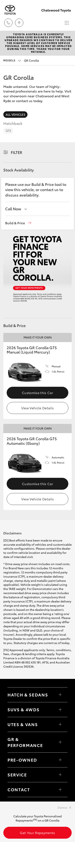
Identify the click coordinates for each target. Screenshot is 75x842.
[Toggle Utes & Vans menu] (60, 724)
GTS (8, 130)
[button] (18, 223)
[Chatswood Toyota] (10, 10)
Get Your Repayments (37, 832)
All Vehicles (15, 114)
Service (17, 774)
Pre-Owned (22, 760)
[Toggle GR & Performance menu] (60, 742)
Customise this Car (37, 392)
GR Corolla (21, 60)
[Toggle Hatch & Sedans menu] (60, 694)
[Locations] (19, 23)
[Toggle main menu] (66, 23)
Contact (19, 789)
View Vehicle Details (37, 407)
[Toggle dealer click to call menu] (8, 23)
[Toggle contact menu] (60, 760)
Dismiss (62, 807)
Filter (16, 152)
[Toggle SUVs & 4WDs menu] (60, 709)
